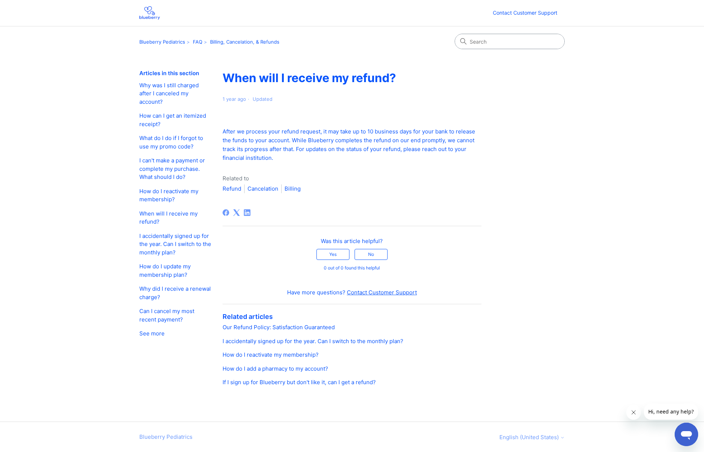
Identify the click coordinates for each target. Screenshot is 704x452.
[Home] (149, 13)
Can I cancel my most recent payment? (166, 315)
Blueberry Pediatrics (162, 42)
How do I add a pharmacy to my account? (275, 368)
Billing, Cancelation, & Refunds (244, 42)
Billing (293, 188)
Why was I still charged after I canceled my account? (169, 93)
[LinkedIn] (247, 212)
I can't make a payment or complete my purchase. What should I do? (172, 168)
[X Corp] (236, 212)
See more (152, 333)
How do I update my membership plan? (165, 270)
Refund (232, 188)
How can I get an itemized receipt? (172, 120)
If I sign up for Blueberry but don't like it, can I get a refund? (299, 382)
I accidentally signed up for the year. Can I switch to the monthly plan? (175, 244)
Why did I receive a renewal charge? (175, 293)
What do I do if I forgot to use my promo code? (171, 142)
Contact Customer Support (525, 13)
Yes (333, 254)
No (371, 254)
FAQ (197, 42)
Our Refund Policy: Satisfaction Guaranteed (279, 327)
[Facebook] (226, 212)
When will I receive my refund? (168, 217)
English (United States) (529, 437)
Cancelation (262, 188)
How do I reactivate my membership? (168, 195)
